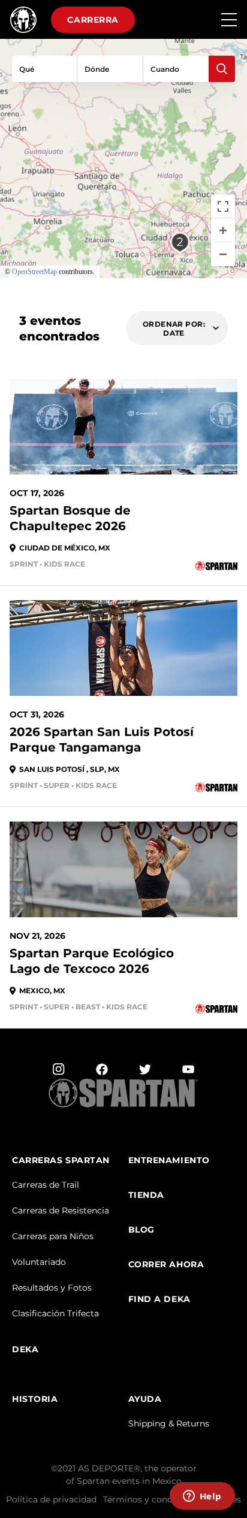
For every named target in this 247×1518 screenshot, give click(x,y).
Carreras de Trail (45, 1184)
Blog (141, 1230)
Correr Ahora (166, 1265)
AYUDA (145, 1399)
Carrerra (92, 19)
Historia (35, 1399)
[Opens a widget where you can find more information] (202, 1497)
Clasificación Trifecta (55, 1313)
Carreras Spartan (61, 1160)
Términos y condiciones (152, 1499)
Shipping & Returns (168, 1423)
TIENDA (146, 1195)
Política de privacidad (51, 1499)
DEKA (25, 1349)
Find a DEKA (159, 1299)
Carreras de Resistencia (60, 1210)
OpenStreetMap (34, 271)
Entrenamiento (169, 1160)
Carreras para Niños (53, 1236)
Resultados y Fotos (52, 1287)
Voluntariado (39, 1262)
